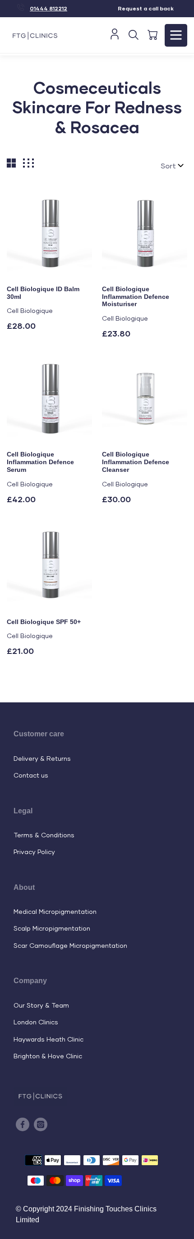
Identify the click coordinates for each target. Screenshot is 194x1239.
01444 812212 (48, 8)
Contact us (31, 775)
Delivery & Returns (42, 758)
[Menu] (176, 35)
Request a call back (146, 8)
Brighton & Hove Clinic (48, 1056)
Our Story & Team (41, 1005)
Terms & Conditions (44, 835)
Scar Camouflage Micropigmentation (70, 945)
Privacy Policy (34, 851)
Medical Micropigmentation (55, 911)
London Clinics (36, 1022)
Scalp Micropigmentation (52, 928)
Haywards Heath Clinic (48, 1039)
